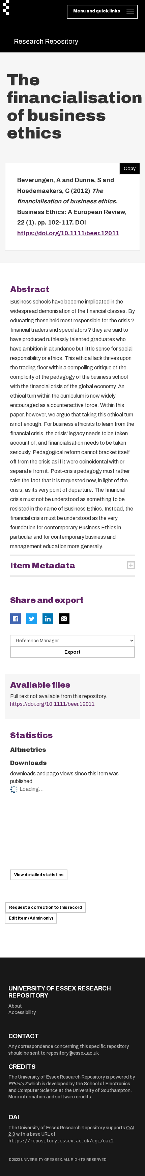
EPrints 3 (17, 1083)
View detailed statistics (38, 875)
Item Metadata (42, 565)
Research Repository (46, 41)
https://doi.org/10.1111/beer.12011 (68, 233)
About (15, 1006)
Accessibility (22, 1012)
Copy (127, 167)
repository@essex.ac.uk (73, 1053)
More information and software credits (49, 1096)
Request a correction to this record (45, 907)
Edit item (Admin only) (31, 918)
